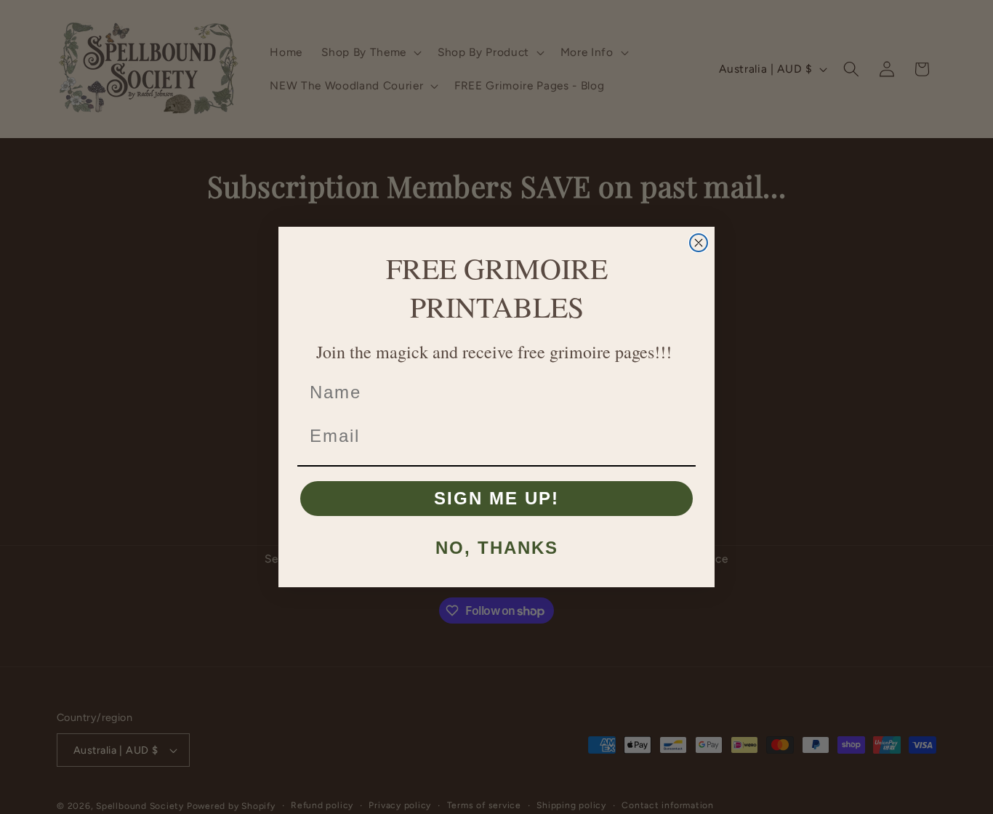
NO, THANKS (496, 547)
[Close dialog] (698, 242)
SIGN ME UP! (496, 498)
